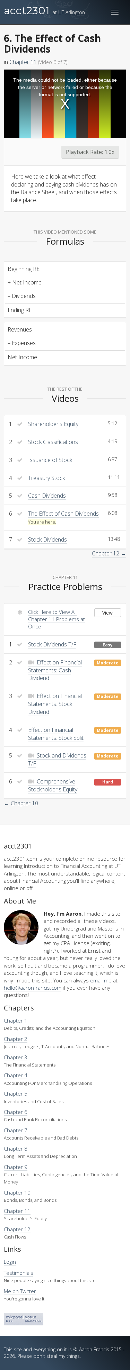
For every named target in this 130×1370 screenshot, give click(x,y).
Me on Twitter (20, 1291)
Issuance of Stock (50, 460)
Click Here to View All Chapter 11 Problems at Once (56, 619)
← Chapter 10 (21, 803)
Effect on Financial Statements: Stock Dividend (55, 704)
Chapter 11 (23, 62)
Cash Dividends (47, 495)
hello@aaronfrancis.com (32, 987)
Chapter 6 (15, 1111)
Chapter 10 (17, 1192)
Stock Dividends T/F (52, 644)
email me (101, 980)
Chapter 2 (15, 1038)
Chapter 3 (15, 1057)
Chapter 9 (15, 1166)
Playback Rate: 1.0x (90, 152)
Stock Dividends (47, 539)
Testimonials (18, 1272)
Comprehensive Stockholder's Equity (52, 785)
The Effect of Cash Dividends (63, 513)
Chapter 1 (15, 1020)
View (107, 612)
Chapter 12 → (109, 553)
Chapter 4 (15, 1075)
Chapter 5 (15, 1093)
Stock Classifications (53, 442)
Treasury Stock (46, 478)
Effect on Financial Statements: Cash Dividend (55, 670)
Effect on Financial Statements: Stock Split (56, 734)
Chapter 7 (15, 1130)
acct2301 (44, 10)
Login (10, 1261)
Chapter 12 (17, 1229)
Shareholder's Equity (53, 424)
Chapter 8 (15, 1148)
